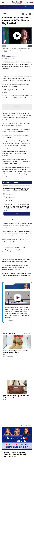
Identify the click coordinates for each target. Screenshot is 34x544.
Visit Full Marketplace (25, 333)
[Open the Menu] (2, 2)
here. (19, 269)
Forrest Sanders (11, 56)
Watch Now (29, 2)
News (4, 14)
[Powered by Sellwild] (28, 425)
